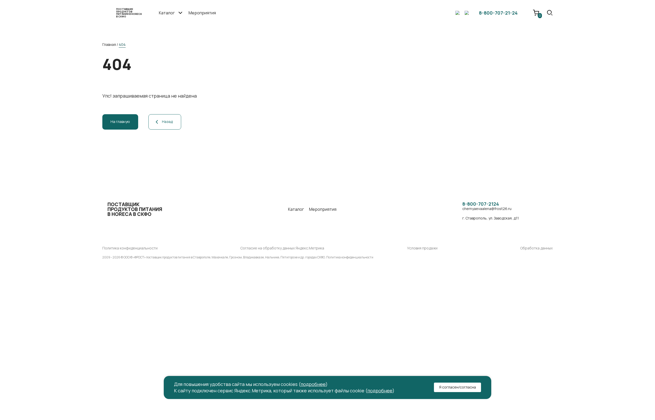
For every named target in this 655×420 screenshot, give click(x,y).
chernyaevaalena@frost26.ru (486, 209)
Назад (167, 121)
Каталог (296, 209)
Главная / (110, 44)
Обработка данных (536, 248)
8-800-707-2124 (480, 204)
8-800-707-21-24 (498, 12)
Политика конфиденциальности (130, 248)
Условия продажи (422, 248)
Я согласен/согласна (457, 387)
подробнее (313, 384)
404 (122, 44)
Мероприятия (202, 13)
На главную (120, 121)
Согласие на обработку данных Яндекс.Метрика (282, 248)
